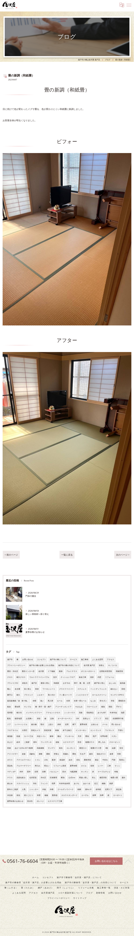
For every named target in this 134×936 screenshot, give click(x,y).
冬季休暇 (104, 736)
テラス (10, 777)
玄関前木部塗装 (105, 671)
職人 (9, 689)
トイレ (37, 760)
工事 (109, 766)
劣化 (78, 760)
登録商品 (90, 712)
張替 (92, 766)
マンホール (69, 736)
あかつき (86, 783)
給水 (70, 760)
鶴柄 (79, 789)
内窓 (99, 677)
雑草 (94, 795)
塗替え (56, 754)
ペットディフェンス (98, 689)
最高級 (122, 683)
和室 (39, 795)
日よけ (10, 742)
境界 (53, 783)
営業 (119, 754)
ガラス (10, 760)
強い (42, 701)
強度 (123, 712)
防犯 (123, 689)
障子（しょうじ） (66, 887)
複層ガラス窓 (96, 748)
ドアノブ (97, 718)
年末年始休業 (64, 783)
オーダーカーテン (65, 718)
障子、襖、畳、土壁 (82, 683)
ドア (9, 724)
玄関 (66, 724)
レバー (100, 766)
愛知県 (17, 707)
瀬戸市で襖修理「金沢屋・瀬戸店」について (79, 877)
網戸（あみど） (46, 887)
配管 (54, 760)
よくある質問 (97, 659)
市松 (35, 783)
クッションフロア (68, 677)
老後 (23, 754)
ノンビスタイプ (82, 695)
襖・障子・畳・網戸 (43, 707)
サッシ (117, 766)
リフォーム (109, 677)
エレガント (71, 748)
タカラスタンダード (69, 795)
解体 (51, 736)
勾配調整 (73, 771)
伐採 (92, 677)
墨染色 (10, 766)
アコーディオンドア (63, 707)
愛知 (87, 736)
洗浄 (55, 677)
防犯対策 (47, 730)
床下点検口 (67, 730)
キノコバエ (112, 665)
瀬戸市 (10, 659)
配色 (9, 718)
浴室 (36, 771)
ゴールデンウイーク (65, 789)
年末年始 (113, 712)
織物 (103, 783)
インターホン (81, 730)
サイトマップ (80, 898)
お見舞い (29, 718)
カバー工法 (28, 736)
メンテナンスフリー (34, 712)
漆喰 (40, 754)
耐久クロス (21, 677)
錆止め (10, 783)
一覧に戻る (67, 554)
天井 (79, 736)
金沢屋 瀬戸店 (89, 665)
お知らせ (94, 724)
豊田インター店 (28, 671)
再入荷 (50, 701)
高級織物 (40, 748)
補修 (46, 795)
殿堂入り (83, 748)
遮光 (61, 748)
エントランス (95, 730)
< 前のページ (11, 554)
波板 (57, 742)
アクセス (110, 659)
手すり (119, 707)
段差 (18, 736)
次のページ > (122, 554)
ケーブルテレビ (104, 771)
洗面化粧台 (21, 777)
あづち (76, 783)
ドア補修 (51, 671)
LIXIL (46, 760)
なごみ (93, 701)
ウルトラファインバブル (39, 677)
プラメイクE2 (12, 683)
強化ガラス (101, 754)
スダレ (114, 736)
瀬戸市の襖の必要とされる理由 (41, 665)
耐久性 (19, 712)
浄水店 (43, 777)
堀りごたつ (28, 795)
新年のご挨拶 (12, 789)
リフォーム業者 (59, 766)
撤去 (59, 736)
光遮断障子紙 (118, 718)
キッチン (84, 771)
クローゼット (114, 742)
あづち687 (102, 712)
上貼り (50, 724)
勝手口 (10, 695)
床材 (59, 724)
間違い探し (83, 777)
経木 (18, 742)
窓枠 (29, 771)
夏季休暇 (73, 766)
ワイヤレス (109, 730)
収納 (9, 748)
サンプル (27, 707)
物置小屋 (114, 777)
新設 (97, 760)
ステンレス (81, 689)
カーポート (117, 795)
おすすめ (66, 683)
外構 (51, 789)
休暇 (34, 701)
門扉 (113, 760)
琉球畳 (10, 712)
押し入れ (101, 742)
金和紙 (98, 789)
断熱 (63, 777)
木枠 (21, 771)
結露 (114, 748)
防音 (79, 742)
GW (77, 718)
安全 (121, 748)
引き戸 (82, 754)
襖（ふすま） (11, 887)
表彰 (39, 718)
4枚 (106, 748)
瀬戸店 (34, 683)
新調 (60, 671)
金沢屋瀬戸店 (48, 892)
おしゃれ (112, 683)
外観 (44, 789)
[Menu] (129, 5)
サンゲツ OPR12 (117, 695)
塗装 (112, 701)
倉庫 (111, 754)
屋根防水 (122, 701)
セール (59, 701)
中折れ (105, 760)
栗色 (74, 754)
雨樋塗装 (119, 671)
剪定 (107, 718)
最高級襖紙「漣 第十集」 (18, 701)
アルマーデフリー (24, 766)
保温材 (62, 760)
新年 (35, 742)
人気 (23, 789)
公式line (71, 777)
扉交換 (118, 789)
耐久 (18, 695)
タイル (83, 766)
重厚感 (54, 795)
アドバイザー (12, 754)
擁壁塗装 (103, 777)
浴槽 (44, 771)
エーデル (85, 795)
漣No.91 (88, 789)
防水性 (30, 801)
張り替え (27, 689)
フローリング (91, 707)
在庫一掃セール (80, 701)
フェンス (44, 783)
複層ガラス (89, 742)
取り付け (51, 695)
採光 (18, 795)
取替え (122, 760)
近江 (96, 783)
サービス (73, 659)
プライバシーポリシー (16, 665)
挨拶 (111, 783)
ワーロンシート (49, 689)
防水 (64, 771)
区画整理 (53, 777)
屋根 (48, 754)
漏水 (123, 777)
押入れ (37, 766)
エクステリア (68, 742)
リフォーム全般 (86, 887)
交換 (52, 718)
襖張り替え (45, 683)
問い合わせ (115, 724)
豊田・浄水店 (12, 671)
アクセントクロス (53, 712)
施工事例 (84, 659)
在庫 (68, 701)
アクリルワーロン (24, 760)
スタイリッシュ (23, 783)
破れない (114, 689)
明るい (47, 766)
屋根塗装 (87, 760)
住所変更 (33, 777)
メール (105, 724)
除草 (102, 795)
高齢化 (32, 754)
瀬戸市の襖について (58, 659)
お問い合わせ (27, 659)
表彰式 (24, 683)
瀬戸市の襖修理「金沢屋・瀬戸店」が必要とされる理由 (33, 882)
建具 (91, 754)
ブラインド (28, 695)
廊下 (74, 724)
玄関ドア (108, 789)
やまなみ (79, 707)
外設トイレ (41, 736)
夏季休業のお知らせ (15, 801)
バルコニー (54, 771)
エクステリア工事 (55, 801)
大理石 (24, 730)
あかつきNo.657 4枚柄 (24, 748)
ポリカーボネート (88, 671)
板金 (9, 707)
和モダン (103, 701)
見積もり (86, 718)
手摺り (120, 730)
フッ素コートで (65, 695)
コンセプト (41, 659)
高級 (81, 712)
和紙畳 (56, 683)
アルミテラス (71, 671)
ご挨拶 (26, 742)
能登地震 (18, 718)
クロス (10, 677)
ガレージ (40, 801)
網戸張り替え (99, 683)
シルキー (40, 695)
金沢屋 (41, 671)
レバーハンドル (21, 724)
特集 (116, 771)
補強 (103, 707)
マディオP (11, 771)
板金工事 (82, 677)
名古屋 (17, 689)
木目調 (10, 795)
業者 (37, 689)
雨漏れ (65, 754)
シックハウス (69, 712)
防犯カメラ (35, 730)
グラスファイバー (66, 689)
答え (94, 777)
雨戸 (94, 736)
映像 (57, 730)
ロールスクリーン (99, 695)
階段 (110, 707)
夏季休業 (83, 724)
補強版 (10, 736)
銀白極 (34, 724)
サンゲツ (51, 748)
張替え (101, 665)
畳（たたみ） (28, 887)
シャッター (33, 789)
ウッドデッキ (46, 742)
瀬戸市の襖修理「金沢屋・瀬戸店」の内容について (90, 882)
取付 (42, 724)
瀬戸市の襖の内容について (69, 665)
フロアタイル (12, 730)
